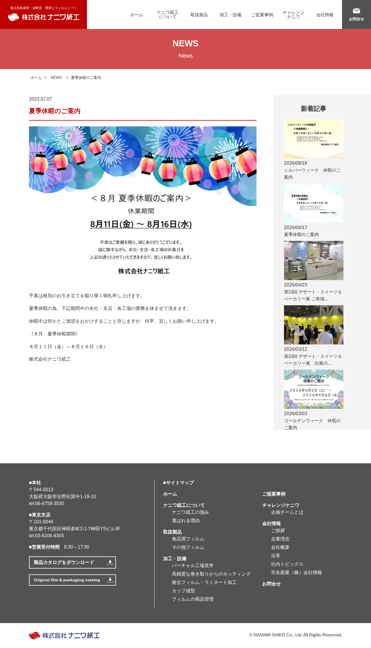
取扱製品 (199, 14)
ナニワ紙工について (168, 14)
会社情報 (325, 14)
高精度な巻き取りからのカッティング (211, 573)
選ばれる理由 (186, 520)
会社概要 (280, 547)
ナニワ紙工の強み (190, 512)
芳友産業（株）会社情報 (296, 572)
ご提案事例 (262, 14)
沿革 (275, 555)
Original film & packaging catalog (67, 580)
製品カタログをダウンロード (64, 562)
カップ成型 (183, 590)
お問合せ (356, 19)
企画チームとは (287, 512)
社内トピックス (287, 564)
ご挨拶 (278, 530)
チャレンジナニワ (293, 14)
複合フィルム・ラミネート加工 (204, 582)
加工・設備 (230, 14)
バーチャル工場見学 (193, 565)
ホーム (136, 14)
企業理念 (280, 538)
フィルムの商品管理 (193, 599)
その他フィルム (188, 547)
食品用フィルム (188, 538)
